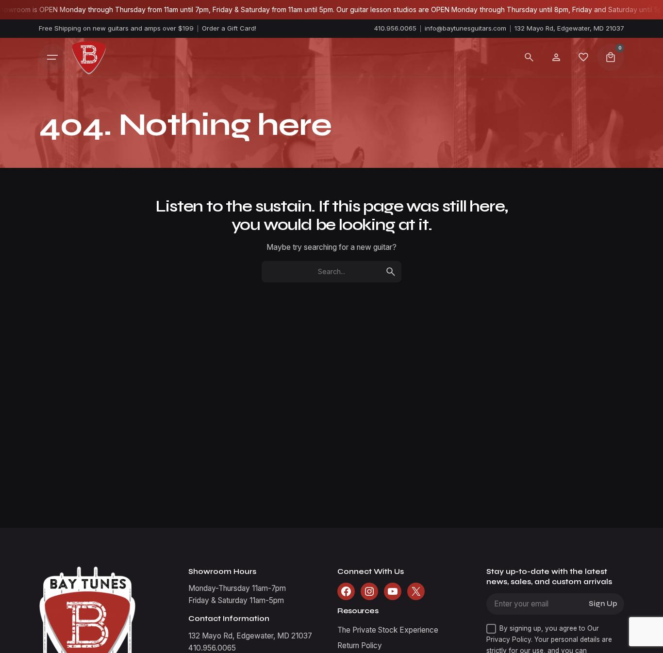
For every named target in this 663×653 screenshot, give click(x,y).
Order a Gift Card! (229, 28)
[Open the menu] (52, 57)
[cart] (610, 57)
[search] (390, 271)
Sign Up (603, 604)
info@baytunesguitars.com (465, 28)
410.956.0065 (395, 28)
